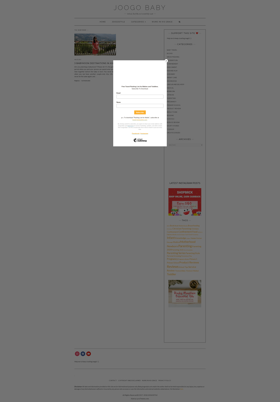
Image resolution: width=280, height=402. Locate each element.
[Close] (166, 61)
